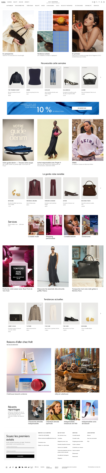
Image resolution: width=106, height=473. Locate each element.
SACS (57, 5)
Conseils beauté (76, 435)
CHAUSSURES (50, 5)
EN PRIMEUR (10, 5)
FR (94, 2)
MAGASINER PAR (19, 5)
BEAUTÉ (37, 5)
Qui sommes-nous (62, 435)
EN (92, 2)
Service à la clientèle (62, 447)
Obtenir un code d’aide (43, 445)
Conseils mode (75, 438)
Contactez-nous (42, 442)
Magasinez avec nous (63, 441)
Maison (21, 2)
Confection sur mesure (77, 447)
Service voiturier (76, 450)
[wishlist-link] (99, 2)
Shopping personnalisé (77, 441)
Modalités (42, 467)
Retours (89, 435)
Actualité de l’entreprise (63, 455)
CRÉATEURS (30, 5)
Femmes (3, 2)
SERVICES (96, 5)
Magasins (60, 458)
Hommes (9, 2)
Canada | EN (31, 467)
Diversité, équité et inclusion (64, 444)
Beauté (15, 2)
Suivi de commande (92, 438)
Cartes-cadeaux (76, 444)
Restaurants (75, 456)
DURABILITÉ (88, 5)
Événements (75, 453)
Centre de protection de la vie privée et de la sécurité (64, 451)
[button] (100, 77)
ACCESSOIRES (79, 5)
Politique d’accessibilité (49, 467)
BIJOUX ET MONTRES (66, 5)
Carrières (60, 438)
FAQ (88, 441)
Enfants (27, 2)
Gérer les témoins (56, 467)
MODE (43, 5)
